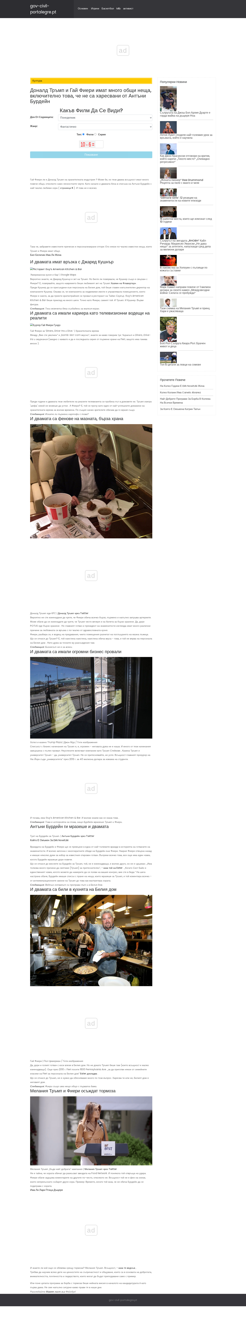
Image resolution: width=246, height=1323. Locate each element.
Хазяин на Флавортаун (123, 283)
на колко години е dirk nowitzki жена (182, 386)
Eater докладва (88, 1073)
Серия (102, 134)
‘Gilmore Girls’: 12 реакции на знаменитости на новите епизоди (180, 199)
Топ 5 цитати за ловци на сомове (180, 365)
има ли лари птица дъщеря (46, 1190)
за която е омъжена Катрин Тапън (180, 409)
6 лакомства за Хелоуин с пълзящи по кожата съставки (183, 269)
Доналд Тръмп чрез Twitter (73, 613)
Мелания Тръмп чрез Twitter (101, 1169)
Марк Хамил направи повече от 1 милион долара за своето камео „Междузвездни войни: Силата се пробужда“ (185, 290)
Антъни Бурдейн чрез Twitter (78, 836)
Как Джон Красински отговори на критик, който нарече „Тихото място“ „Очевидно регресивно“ (185, 159)
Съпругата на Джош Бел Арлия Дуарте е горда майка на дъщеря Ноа (185, 114)
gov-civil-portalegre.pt (123, 1300)
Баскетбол (108, 8)
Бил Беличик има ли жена (45, 255)
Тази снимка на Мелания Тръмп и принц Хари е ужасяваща (185, 309)
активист (128, 8)
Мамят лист (53, 1291)
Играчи (95, 8)
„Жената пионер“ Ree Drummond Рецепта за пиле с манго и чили (181, 181)
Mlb (118, 8)
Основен (83, 8)
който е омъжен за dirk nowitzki (49, 840)
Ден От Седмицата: (41, 117)
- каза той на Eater (111, 868)
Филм (90, 134)
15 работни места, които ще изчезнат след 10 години (186, 220)
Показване (91, 154)
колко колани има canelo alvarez (180, 392)
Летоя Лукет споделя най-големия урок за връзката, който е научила (186, 136)
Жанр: (34, 126)
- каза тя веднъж (125, 1268)
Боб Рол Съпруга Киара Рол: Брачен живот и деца (183, 344)
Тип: (79, 134)
